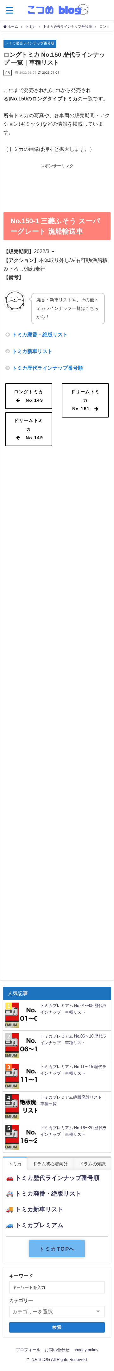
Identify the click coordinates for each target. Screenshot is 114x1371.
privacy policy (85, 1350)
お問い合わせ (57, 1350)
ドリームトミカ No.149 (28, 429)
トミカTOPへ (57, 1248)
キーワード (21, 1275)
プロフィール (28, 1350)
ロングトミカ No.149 (28, 396)
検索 (57, 1327)
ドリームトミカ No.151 (85, 400)
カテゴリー (21, 1300)
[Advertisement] (57, 186)
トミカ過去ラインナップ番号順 (29, 43)
